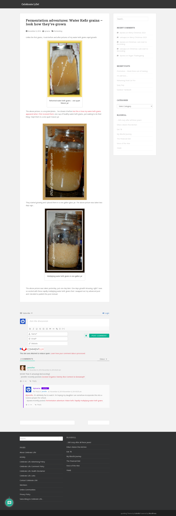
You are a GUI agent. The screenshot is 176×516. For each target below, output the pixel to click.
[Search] (150, 19)
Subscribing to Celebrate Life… (31, 499)
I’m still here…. (122, 76)
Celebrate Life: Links (27, 476)
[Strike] (40, 328)
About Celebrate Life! (28, 452)
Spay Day (120, 85)
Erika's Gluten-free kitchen (127, 125)
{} (60, 329)
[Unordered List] (46, 328)
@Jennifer (29, 395)
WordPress (152, 513)
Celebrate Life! (30, 4)
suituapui (123, 37)
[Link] (57, 328)
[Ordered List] (43, 328)
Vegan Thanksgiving (136, 55)
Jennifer (31, 367)
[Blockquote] (50, 328)
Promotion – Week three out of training (132, 71)
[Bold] (30, 328)
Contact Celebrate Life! (28, 480)
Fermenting (58, 31)
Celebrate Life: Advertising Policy (32, 462)
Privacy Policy (25, 494)
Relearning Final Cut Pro (126, 80)
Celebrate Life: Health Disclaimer (32, 471)
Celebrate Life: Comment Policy (32, 466)
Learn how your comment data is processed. (68, 353)
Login (106, 313)
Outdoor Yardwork (124, 90)
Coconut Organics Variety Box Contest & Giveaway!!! (63, 377)
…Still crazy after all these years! (129, 120)
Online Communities (27, 490)
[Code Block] (53, 328)
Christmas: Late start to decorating (132, 43)
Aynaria (47, 31)
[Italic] (33, 328)
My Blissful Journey (124, 134)
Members (23, 485)
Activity (22, 457)
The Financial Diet (124, 139)
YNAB (119, 148)
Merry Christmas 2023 (137, 33)
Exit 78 (119, 129)
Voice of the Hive (123, 143)
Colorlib (137, 513)
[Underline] (36, 328)
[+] (63, 329)
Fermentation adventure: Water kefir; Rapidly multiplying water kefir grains (74, 400)
